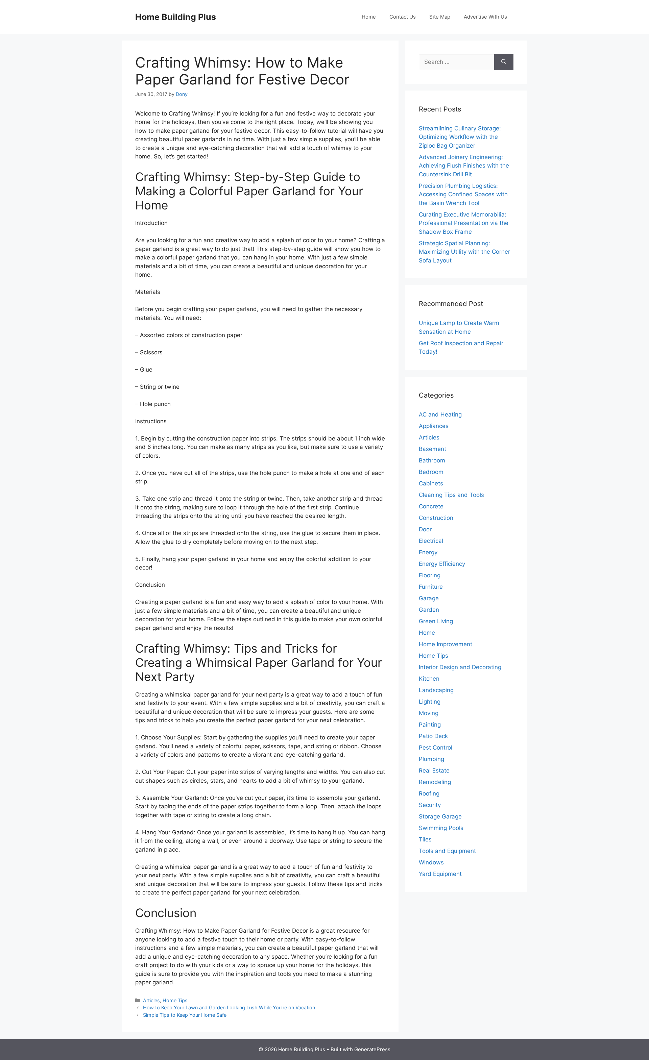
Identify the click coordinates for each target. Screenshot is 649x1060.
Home (369, 17)
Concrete (431, 506)
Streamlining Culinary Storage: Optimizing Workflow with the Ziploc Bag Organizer (460, 137)
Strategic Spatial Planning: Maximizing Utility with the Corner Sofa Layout (464, 252)
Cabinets (431, 483)
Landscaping (436, 690)
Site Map (439, 17)
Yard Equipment (440, 873)
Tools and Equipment (447, 851)
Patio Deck (433, 736)
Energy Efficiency (442, 563)
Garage (429, 598)
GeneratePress (372, 1049)
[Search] (503, 62)
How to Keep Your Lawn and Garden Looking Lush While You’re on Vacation (229, 1007)
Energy (428, 552)
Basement (432, 449)
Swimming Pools (441, 828)
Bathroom (432, 460)
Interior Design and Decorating (460, 667)
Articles (151, 1000)
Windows (431, 862)
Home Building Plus (175, 17)
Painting (430, 724)
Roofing (429, 793)
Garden (429, 609)
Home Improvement (445, 644)
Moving (428, 713)
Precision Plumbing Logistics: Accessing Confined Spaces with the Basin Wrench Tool (463, 194)
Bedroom (431, 472)
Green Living (436, 621)
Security (430, 805)
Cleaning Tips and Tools (451, 494)
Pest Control (435, 747)
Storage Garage (440, 816)
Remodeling (435, 782)
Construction (436, 517)
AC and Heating (440, 414)
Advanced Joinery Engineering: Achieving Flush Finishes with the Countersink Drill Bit (464, 166)
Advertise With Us (485, 17)
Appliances (434, 426)
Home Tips (175, 1000)
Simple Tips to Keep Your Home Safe (184, 1015)
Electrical (431, 540)
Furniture (431, 586)
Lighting (429, 701)
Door (425, 529)
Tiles (425, 839)
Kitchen (429, 678)
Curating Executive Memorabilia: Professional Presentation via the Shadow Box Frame (463, 223)
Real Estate (434, 770)
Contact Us (402, 17)
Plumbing (431, 759)
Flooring (429, 575)
